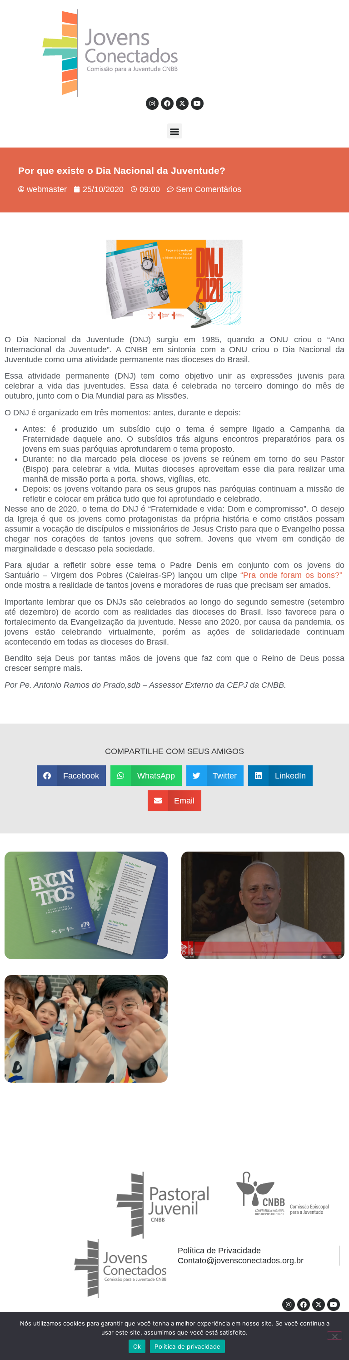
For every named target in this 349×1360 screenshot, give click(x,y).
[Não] (334, 1335)
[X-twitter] (182, 103)
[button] (174, 130)
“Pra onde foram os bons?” (289, 575)
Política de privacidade (187, 1346)
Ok (137, 1346)
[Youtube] (197, 103)
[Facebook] (167, 103)
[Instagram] (152, 103)
